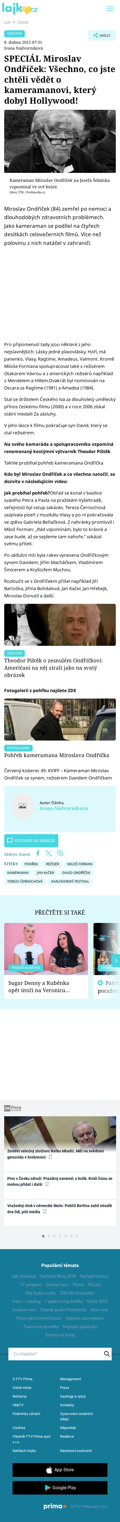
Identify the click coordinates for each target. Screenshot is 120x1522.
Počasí (94, 1284)
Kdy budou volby (41, 1293)
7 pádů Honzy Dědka (64, 1301)
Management (70, 1379)
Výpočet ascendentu (85, 1318)
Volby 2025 (97, 1301)
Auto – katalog (26, 1301)
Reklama (20, 1396)
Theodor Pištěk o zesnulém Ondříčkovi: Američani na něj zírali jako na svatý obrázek (53, 667)
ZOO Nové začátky (77, 1293)
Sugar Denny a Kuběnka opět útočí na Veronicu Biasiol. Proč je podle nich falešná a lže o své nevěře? (41, 986)
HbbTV (18, 1405)
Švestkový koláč (60, 1335)
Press (64, 1388)
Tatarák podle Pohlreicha (63, 1309)
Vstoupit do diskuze (35, 840)
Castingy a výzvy (73, 1396)
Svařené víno (24, 1309)
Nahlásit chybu (24, 1451)
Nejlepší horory (94, 1276)
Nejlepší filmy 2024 (58, 1276)
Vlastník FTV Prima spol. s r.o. (32, 1439)
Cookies (19, 1428)
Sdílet (99, 37)
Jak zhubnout (23, 1276)
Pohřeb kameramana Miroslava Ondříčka (56, 754)
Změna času (57, 1284)
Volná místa (22, 1388)
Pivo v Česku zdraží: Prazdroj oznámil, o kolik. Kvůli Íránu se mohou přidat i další (59, 1181)
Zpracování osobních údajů (76, 1416)
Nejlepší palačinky (80, 1326)
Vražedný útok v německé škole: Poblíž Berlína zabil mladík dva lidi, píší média (59, 1208)
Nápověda (68, 1428)
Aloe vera (99, 1309)
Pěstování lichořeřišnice (38, 1318)
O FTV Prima (22, 1379)
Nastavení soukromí (76, 1451)
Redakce (67, 1436)
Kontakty (67, 1405)
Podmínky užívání (26, 1414)
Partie (78, 1284)
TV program (31, 1284)
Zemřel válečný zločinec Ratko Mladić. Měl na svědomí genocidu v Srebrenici (55, 1154)
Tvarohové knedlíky (41, 1326)
